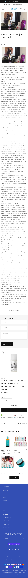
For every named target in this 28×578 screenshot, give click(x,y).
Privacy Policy (6, 524)
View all (14, 477)
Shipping (8, 394)
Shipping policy (22, 572)
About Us (5, 504)
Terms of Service (7, 517)
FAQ (4, 507)
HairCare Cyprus (8, 570)
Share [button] (4, 44)
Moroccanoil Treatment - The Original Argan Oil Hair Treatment (7, 450)
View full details (21, 423)
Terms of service (14, 572)
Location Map (6, 494)
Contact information (15, 574)
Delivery (5, 510)
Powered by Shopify (15, 570)
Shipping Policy (6, 527)
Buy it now (14, 410)
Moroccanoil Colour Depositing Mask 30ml (20, 449)
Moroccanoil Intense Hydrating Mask (20, 470)
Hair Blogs (5, 514)
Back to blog (15, 310)
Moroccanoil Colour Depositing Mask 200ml (7, 470)
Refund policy (6, 521)
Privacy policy (7, 572)
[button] (3, 9)
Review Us (5, 490)
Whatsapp (5, 497)
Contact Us (5, 500)
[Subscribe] (23, 538)
